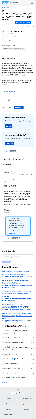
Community (14, 3)
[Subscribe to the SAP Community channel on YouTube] (20, 393)
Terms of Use (27, 398)
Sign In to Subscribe (23, 23)
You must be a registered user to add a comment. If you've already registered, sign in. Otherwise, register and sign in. (17, 224)
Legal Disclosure (27, 404)
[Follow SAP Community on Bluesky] (16, 393)
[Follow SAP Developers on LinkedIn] (23, 393)
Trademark (9, 409)
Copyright (9, 404)
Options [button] (32, 23)
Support (27, 409)
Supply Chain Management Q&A (14, 276)
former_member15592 (15, 31)
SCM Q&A (6, 7)
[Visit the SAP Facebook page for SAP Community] (13, 393)
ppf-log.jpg (22, 75)
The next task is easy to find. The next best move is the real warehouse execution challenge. (16, 293)
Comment (18, 107)
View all (4, 382)
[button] (3, 40)
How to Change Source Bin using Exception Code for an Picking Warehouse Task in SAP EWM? (17, 315)
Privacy (9, 398)
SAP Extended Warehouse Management (13, 48)
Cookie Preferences (9, 414)
